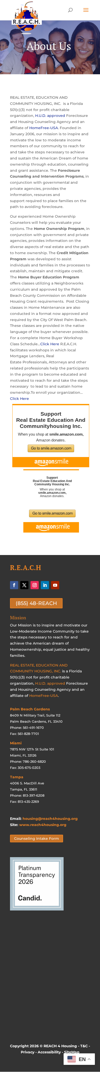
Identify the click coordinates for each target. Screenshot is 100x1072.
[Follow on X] (24, 585)
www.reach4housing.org (42, 824)
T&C (84, 1046)
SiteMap (71, 1052)
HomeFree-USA (43, 128)
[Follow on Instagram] (35, 585)
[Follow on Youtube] (55, 585)
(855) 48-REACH (36, 603)
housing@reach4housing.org (50, 818)
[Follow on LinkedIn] (45, 585)
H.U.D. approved (50, 115)
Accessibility (49, 1052)
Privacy (27, 1052)
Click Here (49, 344)
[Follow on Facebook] (14, 585)
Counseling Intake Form (36, 838)
